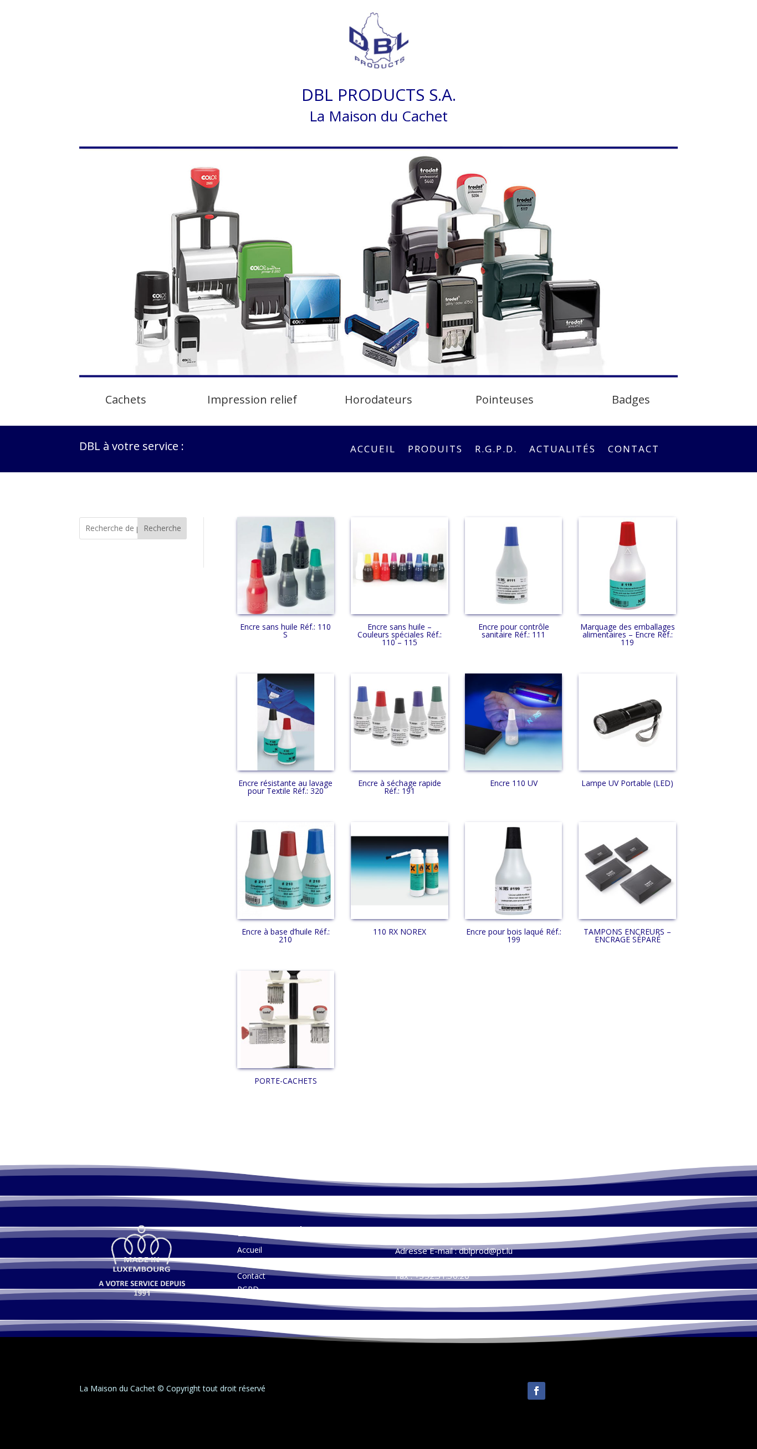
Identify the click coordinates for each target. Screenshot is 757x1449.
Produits (435, 450)
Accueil (373, 450)
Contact (633, 450)
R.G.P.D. (496, 450)
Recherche (162, 528)
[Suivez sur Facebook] (536, 1391)
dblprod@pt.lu (486, 1250)
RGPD (248, 1289)
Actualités (562, 450)
